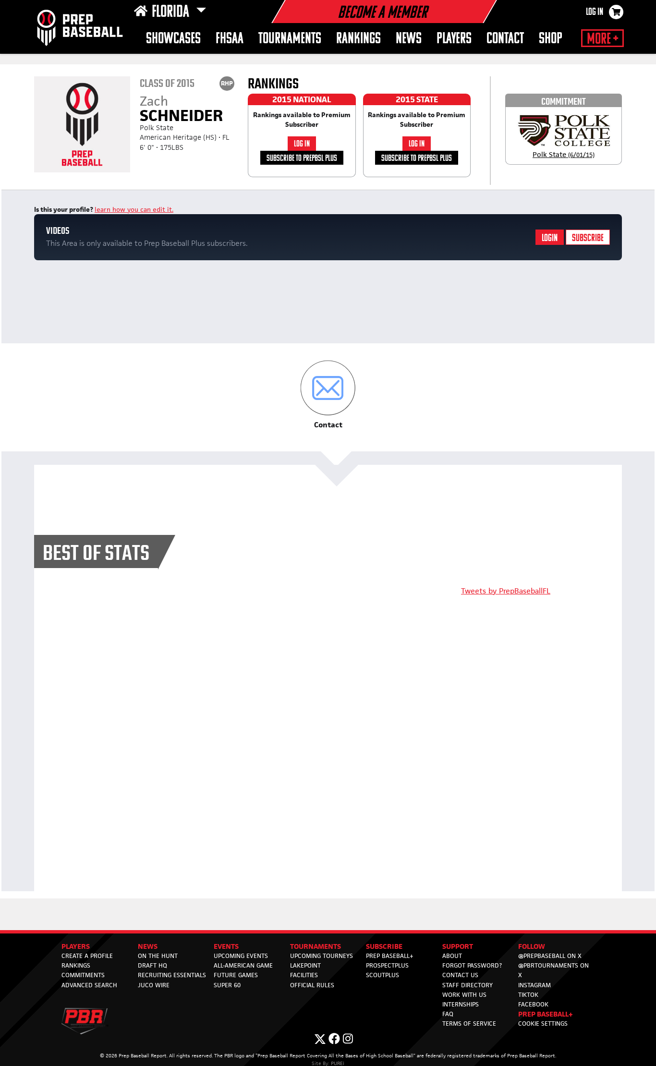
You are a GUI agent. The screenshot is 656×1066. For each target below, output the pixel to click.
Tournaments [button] (289, 39)
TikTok (528, 995)
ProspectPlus (387, 965)
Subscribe (588, 238)
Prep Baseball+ (389, 956)
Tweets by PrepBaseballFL (505, 591)
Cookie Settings (543, 1023)
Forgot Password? (472, 965)
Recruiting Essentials (172, 975)
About (452, 956)
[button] (328, 395)
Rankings (358, 39)
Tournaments (315, 946)
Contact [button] (505, 39)
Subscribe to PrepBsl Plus (302, 158)
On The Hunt (158, 956)
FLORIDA (172, 12)
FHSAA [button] (229, 39)
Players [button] (454, 39)
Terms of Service (469, 1023)
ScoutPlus (382, 975)
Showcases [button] (173, 39)
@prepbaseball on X (550, 956)
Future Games (236, 975)
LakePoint (305, 965)
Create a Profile (87, 956)
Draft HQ (152, 965)
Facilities (304, 975)
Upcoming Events (241, 956)
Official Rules (312, 985)
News (409, 39)
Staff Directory (467, 985)
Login (550, 238)
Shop (550, 39)
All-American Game (243, 965)
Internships (460, 1004)
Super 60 (227, 985)
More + (602, 39)
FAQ (447, 1014)
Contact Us (460, 975)
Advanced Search (89, 985)
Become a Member (382, 13)
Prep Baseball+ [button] (545, 1013)
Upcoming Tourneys (321, 956)
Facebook (533, 1004)
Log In (594, 12)
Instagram (534, 985)
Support (457, 946)
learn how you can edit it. (134, 209)
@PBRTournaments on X (553, 970)
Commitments (83, 975)
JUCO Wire (154, 985)
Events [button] (226, 946)
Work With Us (464, 995)
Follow (531, 946)
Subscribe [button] (384, 946)
